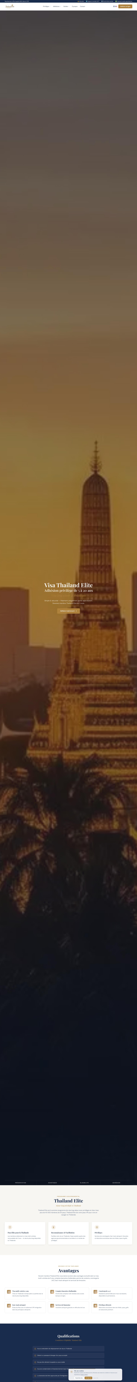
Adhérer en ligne (125, 6)
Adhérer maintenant (67, 611)
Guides (65, 6)
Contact (82, 6)
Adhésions (56, 6)
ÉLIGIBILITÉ (84, 1183)
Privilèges (46, 6)
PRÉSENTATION (20, 1183)
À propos (74, 6)
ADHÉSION (116, 1183)
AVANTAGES (52, 1183)
